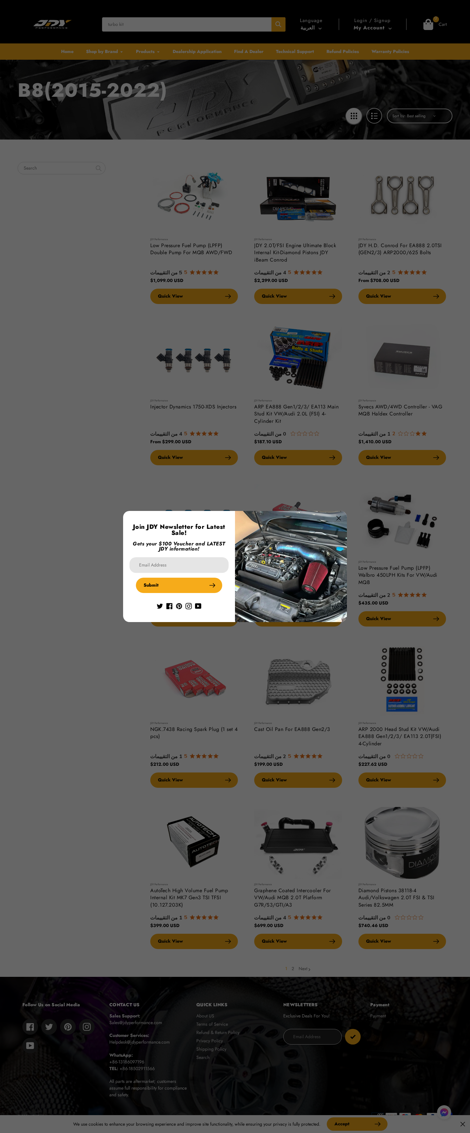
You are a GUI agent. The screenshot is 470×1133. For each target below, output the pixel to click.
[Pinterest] (179, 606)
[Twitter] (160, 606)
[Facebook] (169, 606)
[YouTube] (198, 606)
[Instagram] (188, 606)
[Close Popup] (339, 518)
